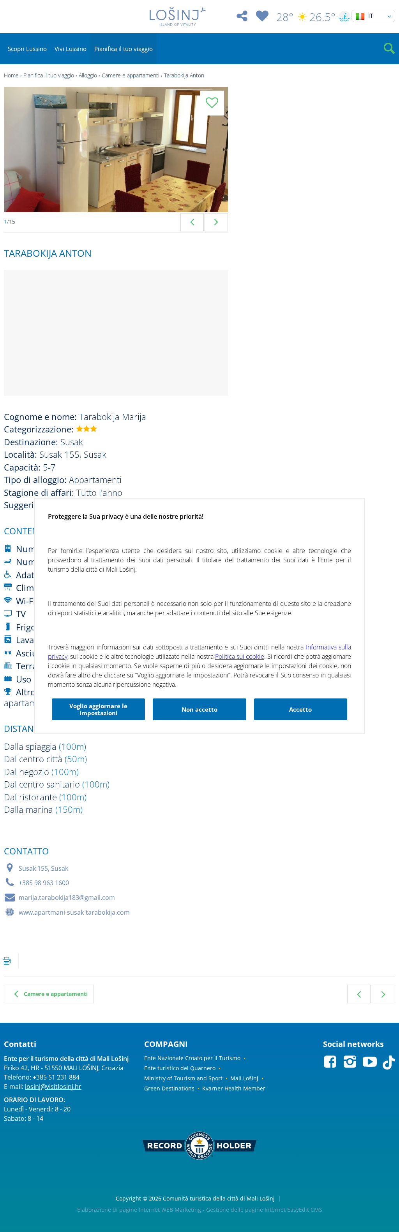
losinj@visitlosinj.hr (53, 1086)
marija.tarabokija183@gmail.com (67, 897)
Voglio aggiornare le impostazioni (98, 709)
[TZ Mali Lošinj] (177, 16)
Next (216, 222)
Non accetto (199, 709)
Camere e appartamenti (130, 75)
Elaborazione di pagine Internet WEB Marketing (139, 1209)
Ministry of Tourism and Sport (183, 1078)
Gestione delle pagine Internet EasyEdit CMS (264, 1209)
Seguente (383, 994)
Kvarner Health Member (233, 1088)
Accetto (300, 709)
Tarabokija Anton (184, 75)
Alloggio (88, 75)
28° (284, 17)
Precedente (359, 994)
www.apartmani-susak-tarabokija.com (74, 912)
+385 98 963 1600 (44, 882)
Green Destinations (169, 1088)
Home (11, 75)
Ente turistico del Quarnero (179, 1068)
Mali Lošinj (244, 1078)
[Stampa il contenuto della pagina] (7, 961)
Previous (192, 222)
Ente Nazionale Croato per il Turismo (192, 1058)
